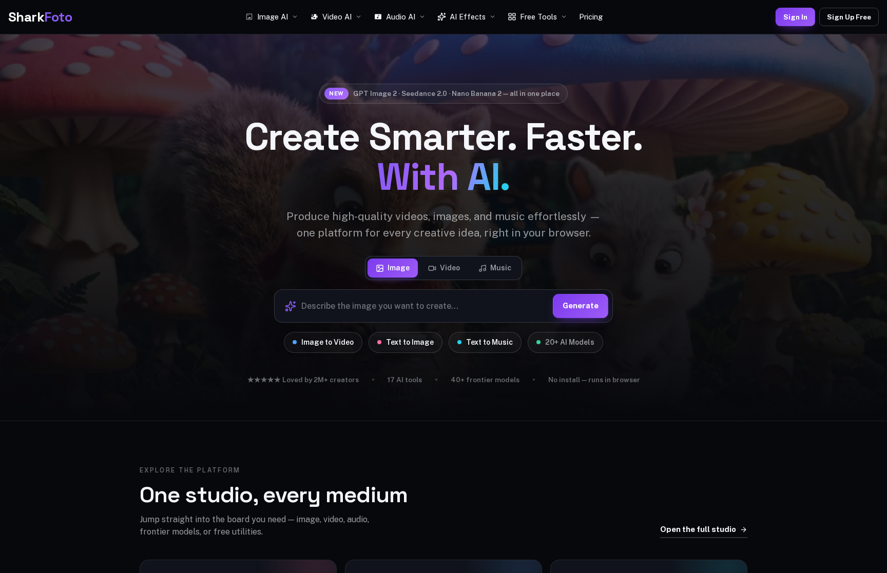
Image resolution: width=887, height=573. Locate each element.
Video (450, 268)
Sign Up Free (849, 17)
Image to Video (327, 342)
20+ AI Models (569, 342)
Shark (40, 17)
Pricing (591, 16)
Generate (581, 305)
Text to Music (489, 342)
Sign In (795, 17)
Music (500, 268)
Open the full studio (698, 529)
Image (399, 268)
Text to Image (410, 342)
